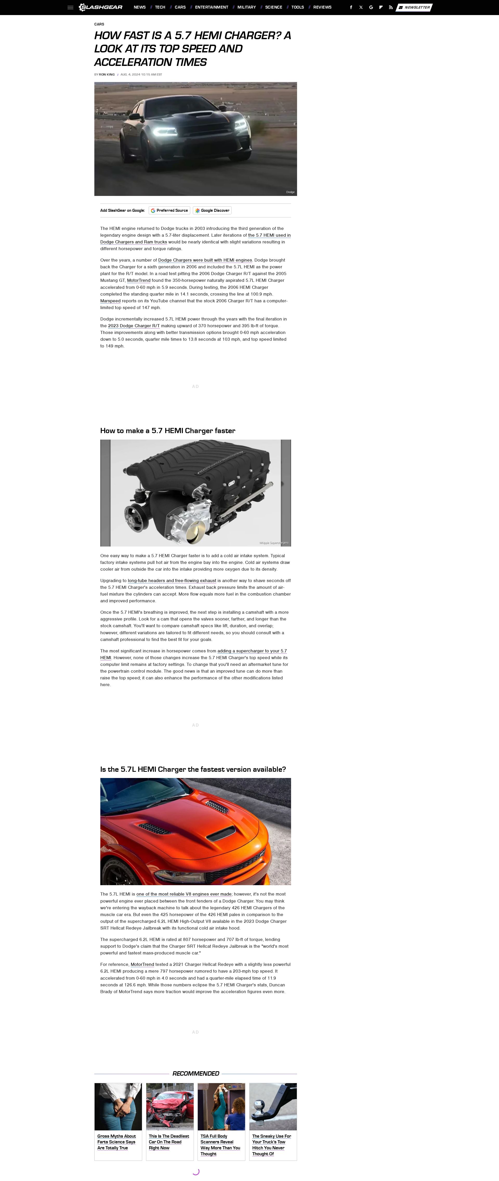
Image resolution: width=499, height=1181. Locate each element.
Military (247, 7)
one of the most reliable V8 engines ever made (184, 894)
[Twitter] (361, 7)
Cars (180, 7)
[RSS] (391, 7)
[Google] (371, 7)
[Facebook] (351, 7)
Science (273, 7)
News (140, 7)
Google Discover (215, 210)
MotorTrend (138, 280)
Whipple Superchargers (274, 542)
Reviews (322, 7)
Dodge (290, 192)
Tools (298, 7)
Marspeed (110, 301)
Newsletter (417, 7)
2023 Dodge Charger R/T (134, 326)
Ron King (107, 74)
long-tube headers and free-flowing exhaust (172, 580)
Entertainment (211, 7)
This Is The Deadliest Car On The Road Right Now (169, 1142)
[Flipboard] (381, 7)
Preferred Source (172, 210)
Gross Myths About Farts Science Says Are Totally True (116, 1142)
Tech (160, 7)
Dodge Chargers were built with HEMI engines (205, 260)
